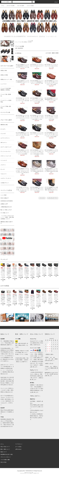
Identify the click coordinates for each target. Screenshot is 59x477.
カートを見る (18, 446)
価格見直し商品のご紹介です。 (7, 222)
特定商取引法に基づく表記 (7, 454)
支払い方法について (5, 446)
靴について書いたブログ (6, 209)
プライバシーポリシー (6, 457)
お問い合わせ (18, 449)
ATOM (4, 462)
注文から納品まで (5, 198)
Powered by (22, 473)
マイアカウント (18, 444)
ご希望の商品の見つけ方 (6, 206)
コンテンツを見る (30, 5)
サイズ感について (5, 212)
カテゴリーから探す (11, 5)
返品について (4, 451)
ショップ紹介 (4, 195)
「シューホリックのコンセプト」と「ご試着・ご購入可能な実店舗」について (7, 217)
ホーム (3, 5)
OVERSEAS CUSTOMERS (7, 201)
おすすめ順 (48, 53)
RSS (2, 462)
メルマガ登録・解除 (5, 459)
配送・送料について (5, 449)
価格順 (53, 53)
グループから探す (20, 5)
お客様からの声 (4, 203)
